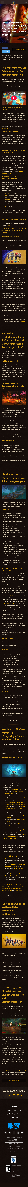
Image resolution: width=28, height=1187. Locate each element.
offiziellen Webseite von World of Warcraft (15, 1070)
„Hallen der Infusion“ (17, 884)
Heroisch (22, 815)
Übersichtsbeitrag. (6, 216)
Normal (17, 815)
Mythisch (8, 817)
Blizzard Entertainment (9, 38)
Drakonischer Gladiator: (9, 595)
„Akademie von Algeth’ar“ (14, 886)
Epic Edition (22, 321)
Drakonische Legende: (8, 603)
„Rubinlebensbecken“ (7, 890)
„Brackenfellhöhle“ (17, 888)
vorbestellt (9, 244)
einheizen (20, 418)
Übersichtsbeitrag (6, 128)
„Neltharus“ (4, 886)
